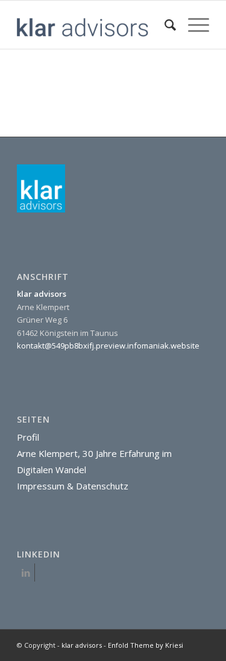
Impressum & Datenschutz (72, 486)
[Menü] (192, 25)
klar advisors (81, 645)
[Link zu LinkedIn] (25, 572)
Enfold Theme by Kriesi (145, 645)
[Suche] (164, 25)
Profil (28, 437)
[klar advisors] (94, 25)
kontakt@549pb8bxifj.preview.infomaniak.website (108, 345)
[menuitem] (164, 25)
